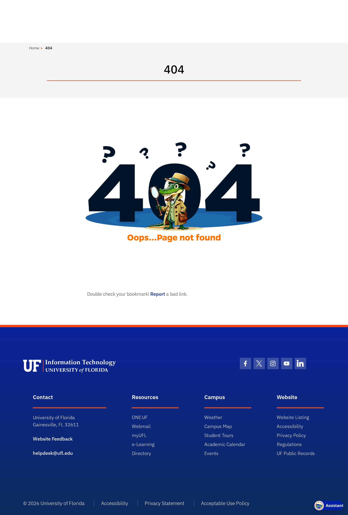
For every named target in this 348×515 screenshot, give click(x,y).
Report (157, 294)
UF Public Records (296, 453)
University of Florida (62, 503)
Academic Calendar (224, 444)
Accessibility (290, 426)
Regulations (289, 444)
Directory (141, 453)
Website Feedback (53, 439)
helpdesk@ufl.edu (53, 453)
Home (34, 48)
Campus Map (218, 426)
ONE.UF (140, 417)
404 (48, 48)
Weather (213, 417)
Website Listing (293, 417)
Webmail (141, 426)
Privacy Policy (291, 435)
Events (211, 453)
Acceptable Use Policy (225, 503)
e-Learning (143, 444)
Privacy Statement (164, 503)
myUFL (139, 435)
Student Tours (218, 435)
